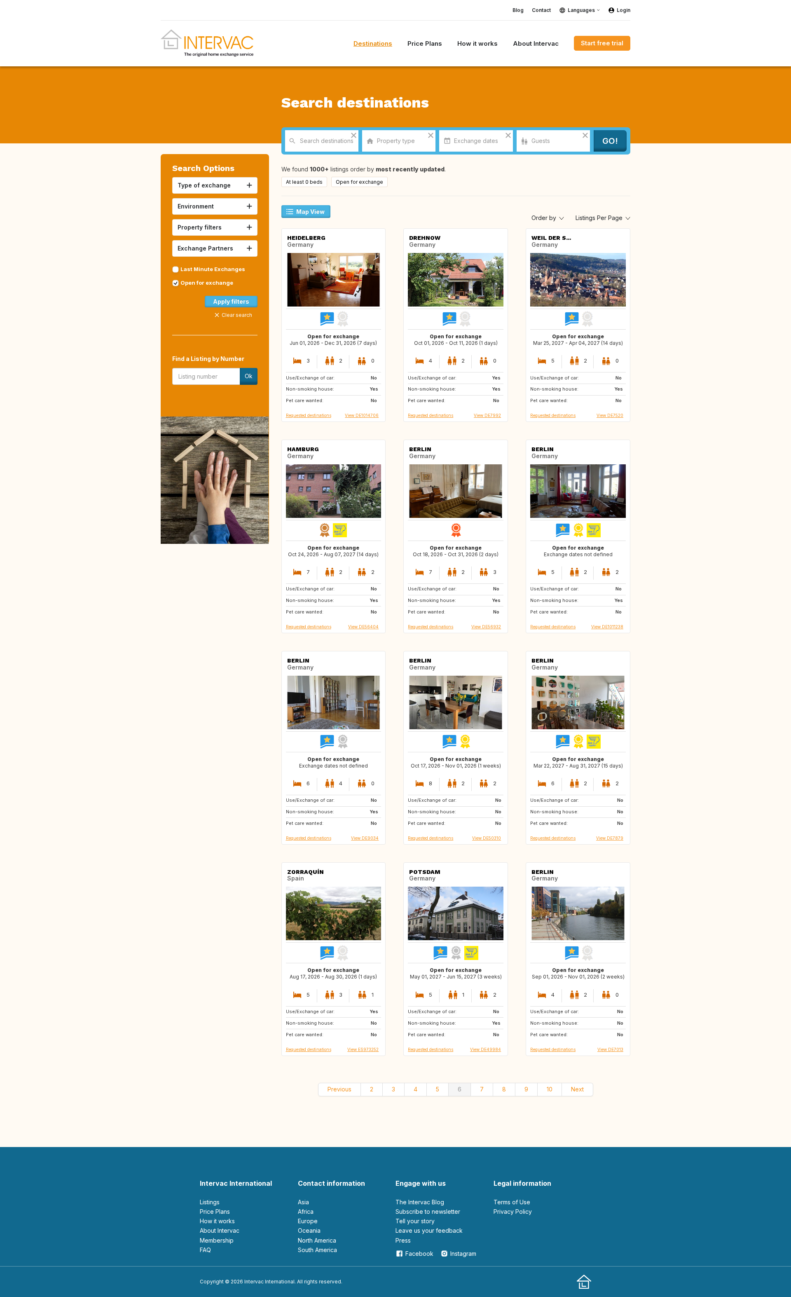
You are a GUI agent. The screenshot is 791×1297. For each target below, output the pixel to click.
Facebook (419, 1253)
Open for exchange (206, 282)
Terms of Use (512, 1202)
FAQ (205, 1249)
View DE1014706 (362, 415)
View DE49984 (485, 1049)
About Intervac (219, 1230)
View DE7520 (610, 415)
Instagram (463, 1253)
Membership (217, 1240)
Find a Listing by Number (208, 358)
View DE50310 (486, 838)
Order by (544, 217)
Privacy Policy (513, 1211)
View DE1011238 (607, 626)
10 (549, 1089)
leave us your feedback (429, 1230)
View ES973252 (363, 1049)
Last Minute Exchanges (212, 269)
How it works (217, 1220)
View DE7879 (609, 838)
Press (403, 1240)
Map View (310, 211)
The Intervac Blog (420, 1202)
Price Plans (215, 1211)
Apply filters (231, 301)
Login (623, 10)
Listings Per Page (600, 217)
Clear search (237, 315)
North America (317, 1240)
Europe (308, 1220)
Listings (210, 1202)
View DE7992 (487, 415)
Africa (306, 1211)
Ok (249, 375)
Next (577, 1089)
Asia (303, 1202)
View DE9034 (365, 838)
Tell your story (415, 1220)
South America (317, 1249)
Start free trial (602, 43)
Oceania (309, 1230)
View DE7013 (610, 1049)
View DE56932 (486, 626)
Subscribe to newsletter (428, 1211)
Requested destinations (308, 415)
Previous (339, 1089)
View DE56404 (363, 626)
